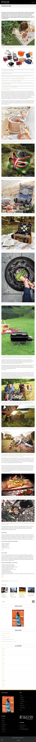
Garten (3, 661)
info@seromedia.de (25, 729)
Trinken (3, 682)
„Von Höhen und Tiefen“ (6, 637)
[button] (2, 592)
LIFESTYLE (3, 726)
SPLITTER (3, 731)
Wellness (3, 684)
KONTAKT (21, 703)
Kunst (3, 667)
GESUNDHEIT (4, 724)
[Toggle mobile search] (32, 2)
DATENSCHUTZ (22, 707)
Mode (3, 671)
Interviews (3, 663)
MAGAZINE (22, 699)
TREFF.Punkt (4, 680)
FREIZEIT (3, 718)
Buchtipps (3, 635)
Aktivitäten (3, 648)
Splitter (3, 676)
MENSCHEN (4, 729)
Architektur (3, 650)
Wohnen (3, 686)
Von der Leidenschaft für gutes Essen (21, 594)
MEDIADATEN (22, 701)
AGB (21, 709)
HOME (21, 695)
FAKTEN (3, 720)
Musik (3, 674)
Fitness (3, 659)
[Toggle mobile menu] (34, 2)
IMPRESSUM (22, 705)
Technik (3, 678)
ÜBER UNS (22, 697)
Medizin (3, 669)
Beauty (3, 652)
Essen (3, 657)
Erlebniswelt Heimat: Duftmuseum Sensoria (31, 594)
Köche (3, 665)
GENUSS (3, 722)
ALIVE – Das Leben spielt (6, 633)
